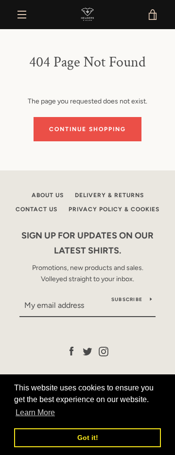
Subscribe (126, 299)
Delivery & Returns (109, 195)
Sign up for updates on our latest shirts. (87, 243)
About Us (48, 195)
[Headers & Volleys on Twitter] (87, 351)
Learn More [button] (35, 412)
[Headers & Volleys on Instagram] (103, 351)
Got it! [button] (87, 437)
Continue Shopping (87, 129)
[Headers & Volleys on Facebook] (71, 351)
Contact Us (36, 209)
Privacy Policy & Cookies (114, 209)
